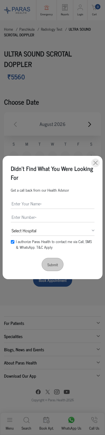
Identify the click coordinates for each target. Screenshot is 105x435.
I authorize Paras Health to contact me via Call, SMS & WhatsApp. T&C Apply (54, 244)
